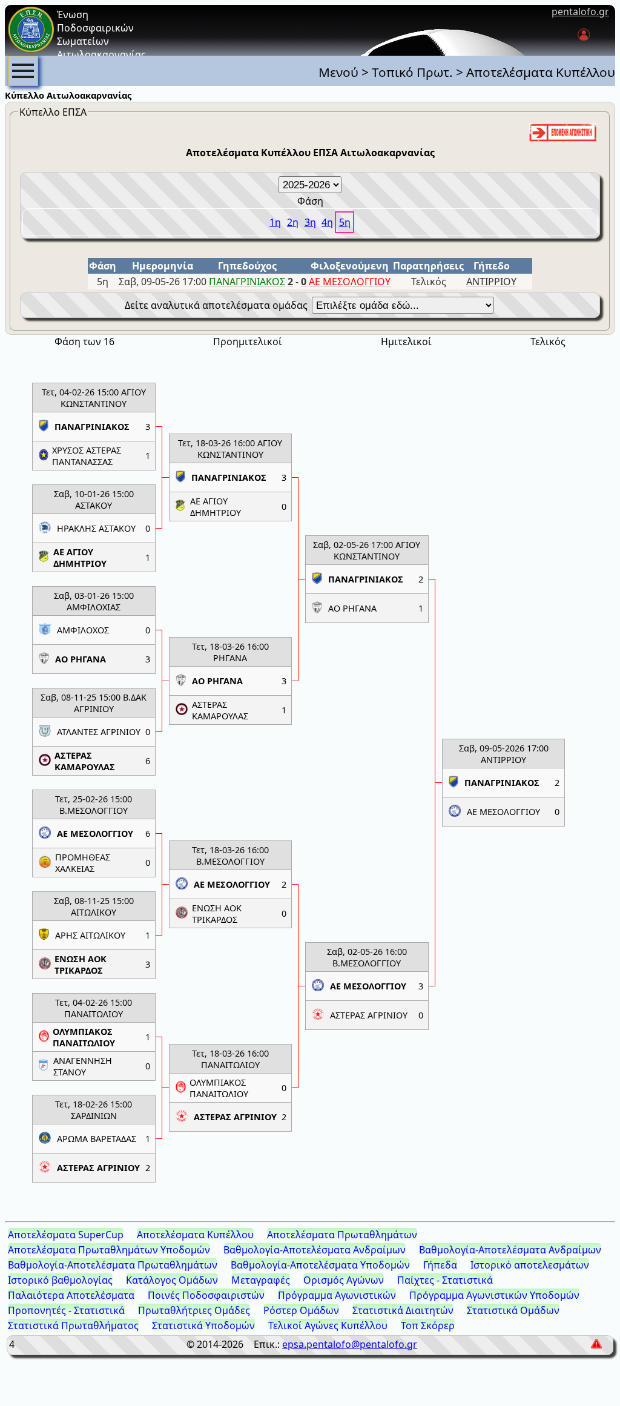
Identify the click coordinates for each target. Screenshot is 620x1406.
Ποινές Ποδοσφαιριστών (206, 1295)
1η (275, 222)
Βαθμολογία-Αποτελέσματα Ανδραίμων (314, 1249)
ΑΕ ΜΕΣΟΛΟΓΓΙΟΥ (350, 281)
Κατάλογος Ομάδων (172, 1280)
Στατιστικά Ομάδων (513, 1310)
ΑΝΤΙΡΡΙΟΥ (491, 281)
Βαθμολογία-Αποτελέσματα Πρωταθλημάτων (112, 1265)
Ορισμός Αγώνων (343, 1280)
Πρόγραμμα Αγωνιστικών (337, 1295)
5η (345, 222)
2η (292, 222)
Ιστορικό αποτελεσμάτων (529, 1265)
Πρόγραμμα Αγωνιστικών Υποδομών (494, 1295)
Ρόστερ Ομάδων (301, 1310)
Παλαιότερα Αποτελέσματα (71, 1295)
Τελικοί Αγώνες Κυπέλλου (328, 1325)
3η (310, 222)
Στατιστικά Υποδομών (203, 1325)
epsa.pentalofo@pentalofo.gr (349, 1344)
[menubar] (23, 70)
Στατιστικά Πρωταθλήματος (73, 1325)
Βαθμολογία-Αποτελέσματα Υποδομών (320, 1265)
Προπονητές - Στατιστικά (66, 1310)
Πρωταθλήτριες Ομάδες (194, 1310)
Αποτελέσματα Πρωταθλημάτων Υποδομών (109, 1249)
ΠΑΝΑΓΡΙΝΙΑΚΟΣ (247, 281)
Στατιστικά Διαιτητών (402, 1310)
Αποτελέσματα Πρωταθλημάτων (342, 1234)
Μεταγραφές (260, 1280)
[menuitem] (23, 70)
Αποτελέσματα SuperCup (66, 1234)
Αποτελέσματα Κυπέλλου (195, 1234)
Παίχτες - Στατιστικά (445, 1280)
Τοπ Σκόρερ (428, 1325)
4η (327, 222)
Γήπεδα (440, 1265)
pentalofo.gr (580, 11)
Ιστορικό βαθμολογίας (60, 1280)
